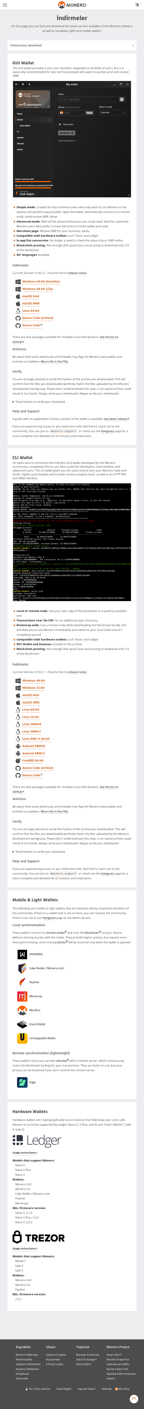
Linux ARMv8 (31, 724)
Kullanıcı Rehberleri (27, 1369)
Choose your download (25, 45)
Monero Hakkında (27, 1354)
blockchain (92, 933)
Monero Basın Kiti (117, 1369)
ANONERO (36, 954)
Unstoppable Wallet (42, 1038)
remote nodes (55, 933)
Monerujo (35, 996)
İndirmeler (22, 1378)
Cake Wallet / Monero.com (46, 968)
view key (61, 1061)
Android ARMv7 (33, 753)
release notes (77, 273)
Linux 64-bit (30, 310)
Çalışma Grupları (56, 1354)
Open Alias (113, 1354)
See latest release (115, 419)
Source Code (31, 325)
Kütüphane (22, 1373)
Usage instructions (23, 1153)
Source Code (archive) (37, 318)
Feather (34, 982)
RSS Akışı (124, 1388)
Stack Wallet (37, 1024)
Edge (32, 1082)
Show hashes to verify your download (40, 402)
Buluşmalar (53, 1359)
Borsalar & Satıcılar (87, 1354)
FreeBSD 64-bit (33, 760)
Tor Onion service (39, 1388)
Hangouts (107, 431)
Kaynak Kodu (86, 1388)
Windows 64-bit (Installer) (41, 281)
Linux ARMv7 (31, 731)
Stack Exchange (85, 1359)
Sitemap (107, 1388)
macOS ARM (31, 303)
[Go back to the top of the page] (134, 1399)
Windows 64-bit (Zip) (37, 289)
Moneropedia (24, 1359)
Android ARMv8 (33, 746)
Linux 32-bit (30, 717)
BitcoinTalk (82, 1364)
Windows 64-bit (33, 680)
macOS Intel (30, 296)
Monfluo (34, 1010)
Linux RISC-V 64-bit (36, 739)
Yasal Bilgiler (64, 1388)
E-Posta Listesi (54, 1364)
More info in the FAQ (54, 361)
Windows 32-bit (33, 688)
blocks (61, 942)
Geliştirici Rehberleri (28, 1364)
